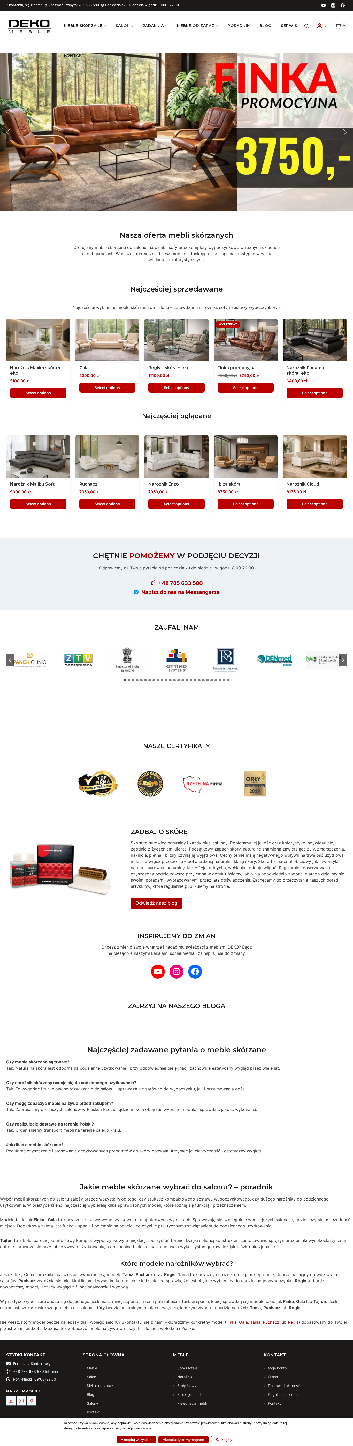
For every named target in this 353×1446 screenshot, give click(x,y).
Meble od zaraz (99, 1385)
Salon (91, 1377)
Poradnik (239, 25)
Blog (265, 25)
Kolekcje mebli (188, 1394)
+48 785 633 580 (28, 1371)
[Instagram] (333, 5)
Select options (38, 393)
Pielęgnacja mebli (191, 1403)
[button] (325, 25)
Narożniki (184, 1377)
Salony (92, 1403)
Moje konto (277, 1368)
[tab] (125, 680)
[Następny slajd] (343, 660)
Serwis (289, 25)
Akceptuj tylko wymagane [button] (183, 1439)
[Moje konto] (322, 25)
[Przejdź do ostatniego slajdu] (10, 660)
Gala (243, 1322)
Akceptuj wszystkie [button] (136, 1439)
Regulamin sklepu (282, 1394)
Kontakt (74, 55)
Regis (293, 1322)
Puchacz (271, 1322)
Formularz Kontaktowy (32, 1363)
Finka (231, 1322)
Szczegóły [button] (224, 1439)
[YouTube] (323, 5)
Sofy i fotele (186, 1368)
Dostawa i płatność (283, 1385)
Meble (91, 1368)
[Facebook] (343, 5)
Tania (255, 1322)
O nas (272, 1377)
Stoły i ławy (186, 1385)
